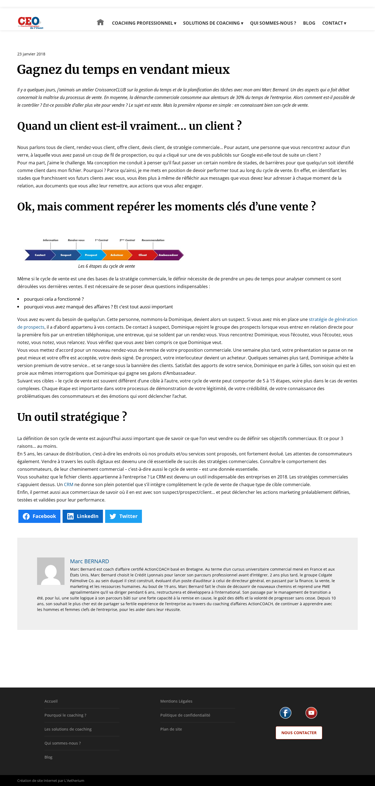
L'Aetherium (74, 780)
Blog (48, 757)
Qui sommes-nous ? (62, 743)
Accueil (51, 701)
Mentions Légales (176, 701)
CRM (68, 484)
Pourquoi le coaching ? (65, 715)
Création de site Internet (37, 780)
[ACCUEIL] (100, 24)
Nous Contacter (299, 732)
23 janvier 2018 (31, 54)
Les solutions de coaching (68, 729)
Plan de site (171, 729)
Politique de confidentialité (185, 715)
